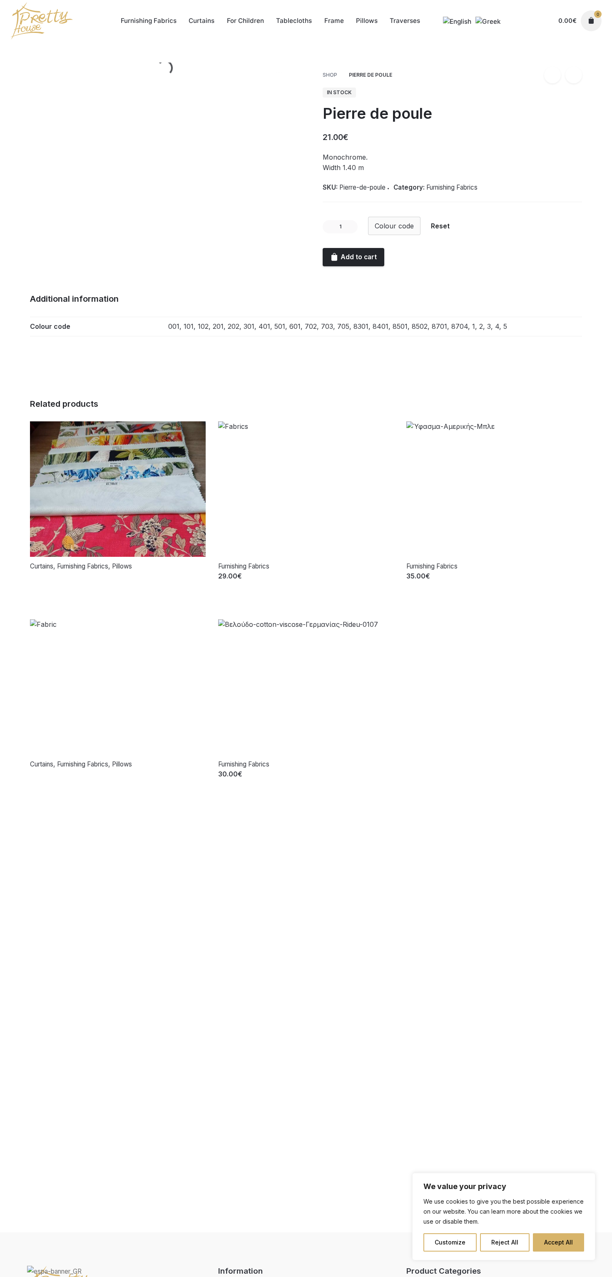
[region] (503, 1216)
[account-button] (542, 20)
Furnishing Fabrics (538, 61)
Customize (450, 1242)
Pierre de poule (536, 52)
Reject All (504, 1242)
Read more (47, 584)
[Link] (41, 21)
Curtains (41, 566)
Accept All (558, 1242)
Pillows (122, 566)
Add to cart (236, 584)
